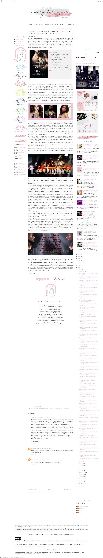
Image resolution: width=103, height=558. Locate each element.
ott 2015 (81, 461)
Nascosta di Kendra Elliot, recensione (88, 294)
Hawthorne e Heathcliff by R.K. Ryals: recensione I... (88, 356)
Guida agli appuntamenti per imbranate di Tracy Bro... (88, 386)
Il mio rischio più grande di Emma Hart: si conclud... (89, 342)
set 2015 (81, 463)
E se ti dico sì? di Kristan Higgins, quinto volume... (88, 452)
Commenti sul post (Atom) (39, 492)
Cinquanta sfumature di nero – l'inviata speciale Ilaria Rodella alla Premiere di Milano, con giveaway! (90, 157)
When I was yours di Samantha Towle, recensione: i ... (88, 288)
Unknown (33, 448)
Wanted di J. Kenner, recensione (87, 435)
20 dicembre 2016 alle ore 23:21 (45, 448)
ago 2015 (81, 465)
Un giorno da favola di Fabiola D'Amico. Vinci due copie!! (90, 191)
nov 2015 (81, 271)
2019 (79, 258)
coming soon (39, 24)
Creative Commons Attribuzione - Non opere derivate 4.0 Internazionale (70, 540)
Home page (50, 489)
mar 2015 (81, 476)
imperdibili (71, 24)
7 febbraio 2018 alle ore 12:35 (43, 459)
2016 (79, 265)
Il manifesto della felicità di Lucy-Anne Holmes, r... (88, 359)
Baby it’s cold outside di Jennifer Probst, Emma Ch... (88, 274)
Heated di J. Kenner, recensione (86, 314)
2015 (79, 267)
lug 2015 (81, 468)
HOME (30, 24)
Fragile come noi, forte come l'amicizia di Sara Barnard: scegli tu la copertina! (91, 146)
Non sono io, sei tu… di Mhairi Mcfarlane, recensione (89, 370)
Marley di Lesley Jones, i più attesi (87, 383)
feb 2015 (81, 479)
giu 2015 (81, 470)
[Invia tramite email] (35, 406)
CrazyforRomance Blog (33, 540)
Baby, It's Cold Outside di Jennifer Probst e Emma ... (89, 429)
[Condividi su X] (38, 406)
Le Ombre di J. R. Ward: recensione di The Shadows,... (88, 345)
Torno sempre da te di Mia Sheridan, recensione (88, 390)
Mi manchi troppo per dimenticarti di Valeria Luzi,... (88, 432)
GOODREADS (19, 41)
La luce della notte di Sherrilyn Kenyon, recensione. (88, 438)
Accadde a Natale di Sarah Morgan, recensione (88, 320)
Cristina (33, 459)
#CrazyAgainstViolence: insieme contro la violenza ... (88, 304)
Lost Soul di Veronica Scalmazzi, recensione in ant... (87, 308)
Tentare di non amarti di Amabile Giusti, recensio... (88, 284)
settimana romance (51, 24)
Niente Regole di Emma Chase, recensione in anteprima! (86, 393)
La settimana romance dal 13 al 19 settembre (91, 180)
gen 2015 (81, 481)
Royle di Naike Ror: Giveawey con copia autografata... (88, 421)
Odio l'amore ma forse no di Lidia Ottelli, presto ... (88, 349)
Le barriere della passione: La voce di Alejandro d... (88, 327)
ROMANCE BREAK (20, 45)
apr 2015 (81, 474)
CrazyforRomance (83, 506)
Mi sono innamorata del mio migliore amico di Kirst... (88, 407)
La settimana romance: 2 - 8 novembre (88, 458)
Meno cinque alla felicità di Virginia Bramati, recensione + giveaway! (90, 233)
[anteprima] (87, 110)
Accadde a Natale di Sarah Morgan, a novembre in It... (88, 441)
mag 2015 (82, 472)
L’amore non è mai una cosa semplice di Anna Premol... (88, 363)
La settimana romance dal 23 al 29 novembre (87, 324)
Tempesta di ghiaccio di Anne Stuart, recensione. (88, 425)
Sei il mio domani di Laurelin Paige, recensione (87, 397)
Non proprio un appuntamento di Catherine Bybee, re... (87, 301)
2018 (79, 260)
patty (80, 512)
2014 (79, 483)
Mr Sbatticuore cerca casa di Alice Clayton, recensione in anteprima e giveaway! (90, 244)
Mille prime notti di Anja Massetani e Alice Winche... (88, 277)
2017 (79, 263)
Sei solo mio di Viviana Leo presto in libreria (88, 331)
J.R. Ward (50, 408)
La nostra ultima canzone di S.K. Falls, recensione (88, 448)
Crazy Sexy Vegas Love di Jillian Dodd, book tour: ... (88, 311)
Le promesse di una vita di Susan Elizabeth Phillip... (87, 373)
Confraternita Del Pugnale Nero (40, 408)
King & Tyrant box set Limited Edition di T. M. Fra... (88, 297)
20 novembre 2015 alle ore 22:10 (45, 417)
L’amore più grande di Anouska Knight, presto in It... (88, 418)
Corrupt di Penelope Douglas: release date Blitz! (88, 366)
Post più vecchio (68, 489)
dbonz (80, 510)
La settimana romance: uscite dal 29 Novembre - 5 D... (88, 281)
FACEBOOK (18, 43)
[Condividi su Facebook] (39, 406)
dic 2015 (81, 269)
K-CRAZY (62, 24)
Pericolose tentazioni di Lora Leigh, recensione (87, 380)
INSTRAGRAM (19, 39)
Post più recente (32, 489)
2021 (79, 254)
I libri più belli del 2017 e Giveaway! (87, 222)
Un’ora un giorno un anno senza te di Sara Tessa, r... (88, 404)
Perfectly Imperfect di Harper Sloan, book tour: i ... (88, 338)
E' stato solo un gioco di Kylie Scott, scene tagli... (87, 455)
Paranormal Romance (58, 408)
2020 (79, 256)
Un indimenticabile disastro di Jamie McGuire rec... (87, 414)
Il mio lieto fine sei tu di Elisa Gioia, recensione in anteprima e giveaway (91, 202)
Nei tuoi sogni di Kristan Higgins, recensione (87, 291)
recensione (66, 408)
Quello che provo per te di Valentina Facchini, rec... (87, 445)
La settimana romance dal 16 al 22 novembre (87, 377)
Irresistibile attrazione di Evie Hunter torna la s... (88, 335)
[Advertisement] (50, 394)
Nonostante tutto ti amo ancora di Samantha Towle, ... (87, 352)
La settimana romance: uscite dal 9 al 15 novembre (89, 411)
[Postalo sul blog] (36, 406)
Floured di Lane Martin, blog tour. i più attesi (88, 317)
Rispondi (33, 443)
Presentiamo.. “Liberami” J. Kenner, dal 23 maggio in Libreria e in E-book (89, 213)
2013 (79, 486)
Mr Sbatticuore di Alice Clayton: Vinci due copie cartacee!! (91, 168)
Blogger (72, 534)
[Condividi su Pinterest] (40, 406)
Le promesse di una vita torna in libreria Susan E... (88, 400)
